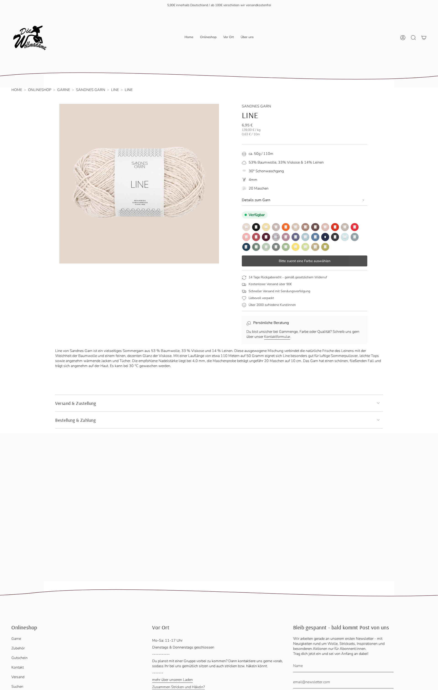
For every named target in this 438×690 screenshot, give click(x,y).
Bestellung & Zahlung (75, 420)
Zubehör (18, 648)
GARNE (63, 89)
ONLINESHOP (39, 89)
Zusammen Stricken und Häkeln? (178, 687)
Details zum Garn (256, 200)
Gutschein (19, 657)
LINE (115, 89)
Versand (17, 677)
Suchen (17, 686)
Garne (16, 638)
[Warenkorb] (424, 38)
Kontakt (17, 667)
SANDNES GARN (90, 89)
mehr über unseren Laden (172, 679)
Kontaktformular (277, 336)
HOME (16, 89)
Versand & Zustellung (75, 403)
